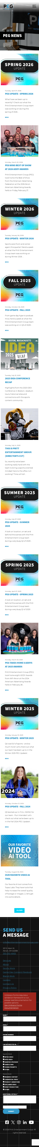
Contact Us (8, 984)
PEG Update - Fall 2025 (17, 310)
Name (5, 1015)
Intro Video (8, 1057)
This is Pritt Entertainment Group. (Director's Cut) (18, 452)
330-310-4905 (9, 953)
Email (5, 1025)
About (6, 964)
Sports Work (9, 968)
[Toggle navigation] (34, 6)
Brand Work (9, 976)
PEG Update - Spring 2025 (19, 594)
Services (7, 960)
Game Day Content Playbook (17, 972)
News (7, 117)
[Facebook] (7, 1123)
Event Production (11, 1087)
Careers (7, 980)
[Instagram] (19, 1123)
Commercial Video (11, 1079)
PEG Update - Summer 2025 (17, 524)
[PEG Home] (8, 7)
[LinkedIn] (25, 1123)
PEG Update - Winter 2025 (19, 738)
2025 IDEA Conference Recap (17, 380)
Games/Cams (9, 1065)
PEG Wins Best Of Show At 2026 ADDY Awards (18, 167)
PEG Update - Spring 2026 (19, 94)
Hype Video (8, 1060)
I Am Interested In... (10, 1044)
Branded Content (11, 1077)
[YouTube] (31, 1123)
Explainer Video (10, 1085)
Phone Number (8, 1035)
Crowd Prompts (10, 1067)
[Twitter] (13, 1123)
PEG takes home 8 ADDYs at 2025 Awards (18, 664)
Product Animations (12, 1082)
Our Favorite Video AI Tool (17, 877)
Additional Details (10, 1094)
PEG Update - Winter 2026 (19, 238)
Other (6, 1070)
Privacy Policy (10, 988)
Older (19, 910)
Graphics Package (11, 1062)
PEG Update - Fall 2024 (17, 806)
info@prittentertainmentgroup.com (20, 942)
